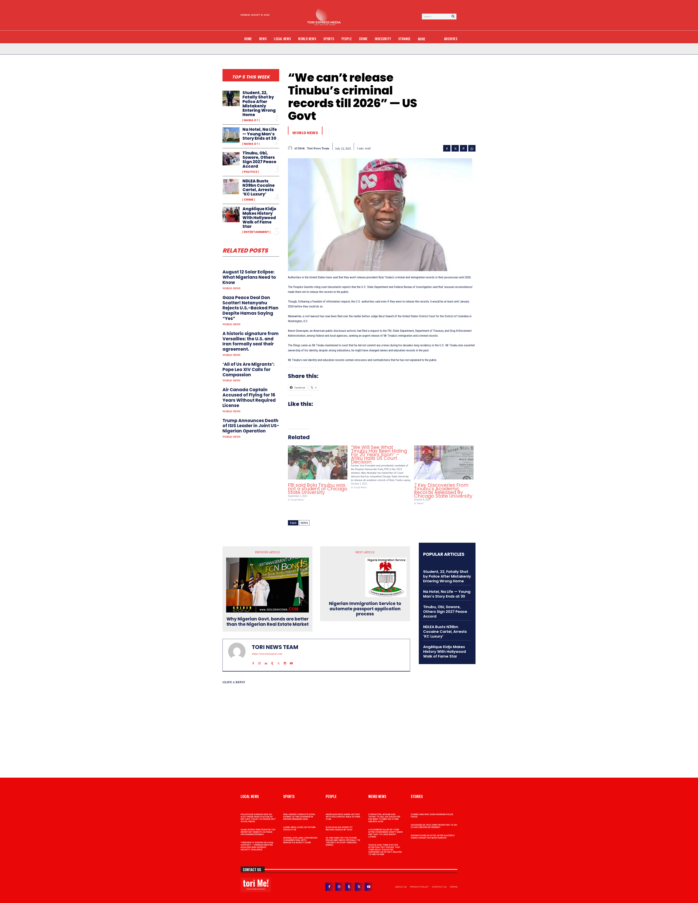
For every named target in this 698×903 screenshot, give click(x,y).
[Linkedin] (265, 660)
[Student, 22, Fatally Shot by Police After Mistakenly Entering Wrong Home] (231, 98)
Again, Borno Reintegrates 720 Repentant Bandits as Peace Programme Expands (258, 832)
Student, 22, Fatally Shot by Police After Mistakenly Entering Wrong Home (259, 104)
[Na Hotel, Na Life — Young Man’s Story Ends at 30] (231, 135)
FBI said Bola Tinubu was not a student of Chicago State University (317, 489)
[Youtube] (291, 660)
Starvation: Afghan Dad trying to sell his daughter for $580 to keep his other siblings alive (384, 818)
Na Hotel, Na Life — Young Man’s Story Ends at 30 (259, 134)
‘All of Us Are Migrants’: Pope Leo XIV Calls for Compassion (248, 369)
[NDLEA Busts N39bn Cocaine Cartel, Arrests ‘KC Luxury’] (231, 186)
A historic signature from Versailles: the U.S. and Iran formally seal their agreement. (250, 341)
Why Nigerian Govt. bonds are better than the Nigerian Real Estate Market (267, 621)
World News (231, 288)
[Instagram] (259, 660)
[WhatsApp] (472, 148)
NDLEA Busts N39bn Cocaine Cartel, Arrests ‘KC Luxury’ (258, 187)
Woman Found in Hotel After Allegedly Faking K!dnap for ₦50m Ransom (433, 836)
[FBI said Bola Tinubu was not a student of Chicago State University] (317, 462)
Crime (248, 199)
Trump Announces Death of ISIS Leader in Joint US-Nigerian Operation (250, 426)
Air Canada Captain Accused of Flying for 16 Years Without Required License (249, 397)
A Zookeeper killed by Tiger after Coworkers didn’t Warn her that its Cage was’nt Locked (385, 833)
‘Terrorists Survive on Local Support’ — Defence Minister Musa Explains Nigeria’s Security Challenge (257, 846)
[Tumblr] (272, 660)
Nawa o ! (251, 120)
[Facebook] (446, 148)
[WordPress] (285, 660)
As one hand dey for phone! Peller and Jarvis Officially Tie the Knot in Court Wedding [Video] (343, 841)
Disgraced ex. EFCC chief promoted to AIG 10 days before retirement (434, 826)
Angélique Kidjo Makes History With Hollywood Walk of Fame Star (259, 217)
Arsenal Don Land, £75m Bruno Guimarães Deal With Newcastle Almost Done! (300, 840)
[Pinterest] (463, 148)
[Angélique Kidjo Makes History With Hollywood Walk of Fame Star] (231, 214)
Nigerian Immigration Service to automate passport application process (365, 609)
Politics (250, 171)
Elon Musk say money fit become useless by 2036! (339, 828)
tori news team (318, 148)
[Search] (453, 16)
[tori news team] (291, 148)
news (304, 523)
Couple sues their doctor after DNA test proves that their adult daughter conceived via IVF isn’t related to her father (385, 850)
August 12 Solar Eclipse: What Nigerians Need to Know (249, 277)
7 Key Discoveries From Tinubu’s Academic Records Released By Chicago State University (443, 490)
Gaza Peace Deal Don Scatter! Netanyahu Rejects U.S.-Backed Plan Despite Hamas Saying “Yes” (250, 308)
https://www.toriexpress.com (267, 653)
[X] (455, 148)
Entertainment (256, 232)
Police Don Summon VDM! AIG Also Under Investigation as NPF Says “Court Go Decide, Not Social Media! (258, 818)
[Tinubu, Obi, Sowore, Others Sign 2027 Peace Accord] (231, 158)
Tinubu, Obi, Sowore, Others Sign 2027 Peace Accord (259, 159)
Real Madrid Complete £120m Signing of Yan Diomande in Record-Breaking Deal (299, 816)
